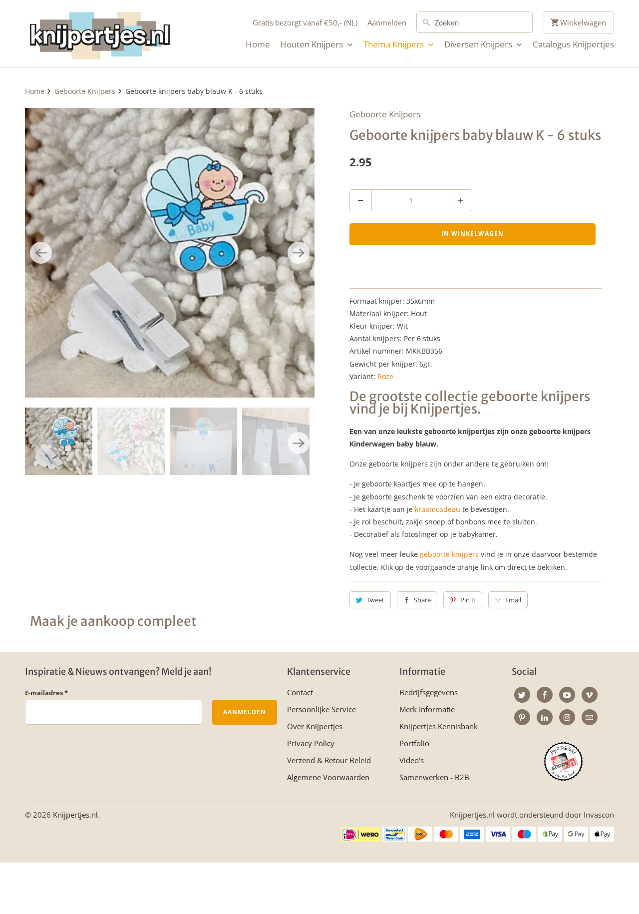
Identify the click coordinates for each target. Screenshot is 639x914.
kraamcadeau (437, 509)
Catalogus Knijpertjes (573, 44)
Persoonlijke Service (321, 709)
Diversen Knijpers (479, 44)
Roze (385, 376)
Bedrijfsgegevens (428, 692)
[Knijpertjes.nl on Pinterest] (522, 717)
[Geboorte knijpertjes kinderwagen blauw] (170, 253)
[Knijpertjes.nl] (100, 33)
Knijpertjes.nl (75, 815)
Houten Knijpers (312, 44)
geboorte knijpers (449, 554)
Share (422, 599)
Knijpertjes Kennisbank (438, 726)
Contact (300, 692)
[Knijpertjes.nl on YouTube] (567, 695)
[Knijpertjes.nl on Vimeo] (590, 695)
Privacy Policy (310, 743)
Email (513, 599)
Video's (411, 760)
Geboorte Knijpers (384, 114)
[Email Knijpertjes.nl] (590, 717)
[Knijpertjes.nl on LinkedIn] (545, 717)
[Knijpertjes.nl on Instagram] (567, 717)
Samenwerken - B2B (434, 777)
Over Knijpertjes (314, 726)
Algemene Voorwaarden (328, 777)
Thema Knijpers (394, 44)
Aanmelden (386, 22)
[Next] (299, 253)
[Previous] (41, 253)
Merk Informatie (427, 709)
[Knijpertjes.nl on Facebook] (545, 695)
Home (258, 44)
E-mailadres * (46, 692)
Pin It (468, 599)
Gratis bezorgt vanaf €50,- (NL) (305, 22)
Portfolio (414, 743)
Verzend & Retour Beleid (329, 760)
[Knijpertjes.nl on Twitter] (522, 695)
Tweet (375, 599)
